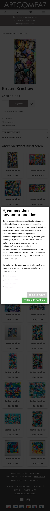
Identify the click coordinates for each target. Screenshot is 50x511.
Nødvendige (10, 276)
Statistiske (10, 287)
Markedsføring (11, 280)
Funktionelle (10, 283)
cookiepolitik (40, 252)
